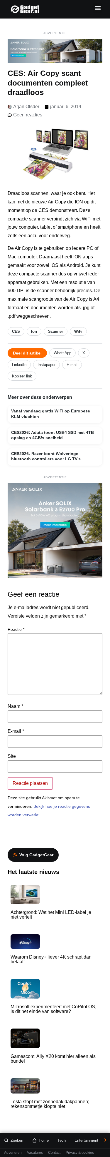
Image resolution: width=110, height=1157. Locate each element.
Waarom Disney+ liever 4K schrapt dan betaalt (51, 959)
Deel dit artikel (27, 353)
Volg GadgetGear (36, 854)
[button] (97, 8)
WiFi (78, 331)
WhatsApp (62, 353)
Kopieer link (22, 376)
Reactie (16, 629)
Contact (54, 1152)
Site (12, 756)
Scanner (55, 331)
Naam (15, 706)
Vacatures (35, 1152)
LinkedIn (19, 364)
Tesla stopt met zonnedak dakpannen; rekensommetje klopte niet (50, 1104)
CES (16, 331)
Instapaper (46, 364)
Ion (34, 331)
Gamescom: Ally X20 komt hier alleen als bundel (53, 1059)
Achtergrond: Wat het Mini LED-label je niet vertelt (51, 914)
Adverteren (13, 1152)
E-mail (72, 364)
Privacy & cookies (80, 1152)
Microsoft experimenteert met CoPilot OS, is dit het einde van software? (53, 1009)
